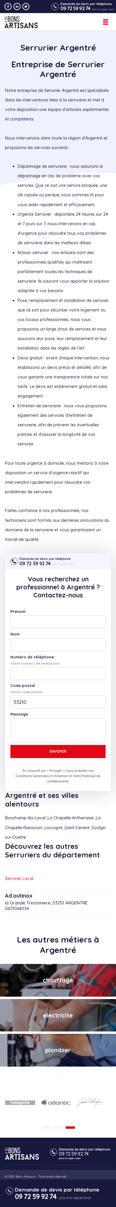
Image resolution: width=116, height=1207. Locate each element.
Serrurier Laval (19, 878)
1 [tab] (46, 1127)
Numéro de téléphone (32, 657)
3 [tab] (70, 1127)
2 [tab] (58, 1127)
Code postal (22, 685)
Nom (15, 634)
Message (19, 714)
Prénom (18, 611)
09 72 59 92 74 (75, 8)
